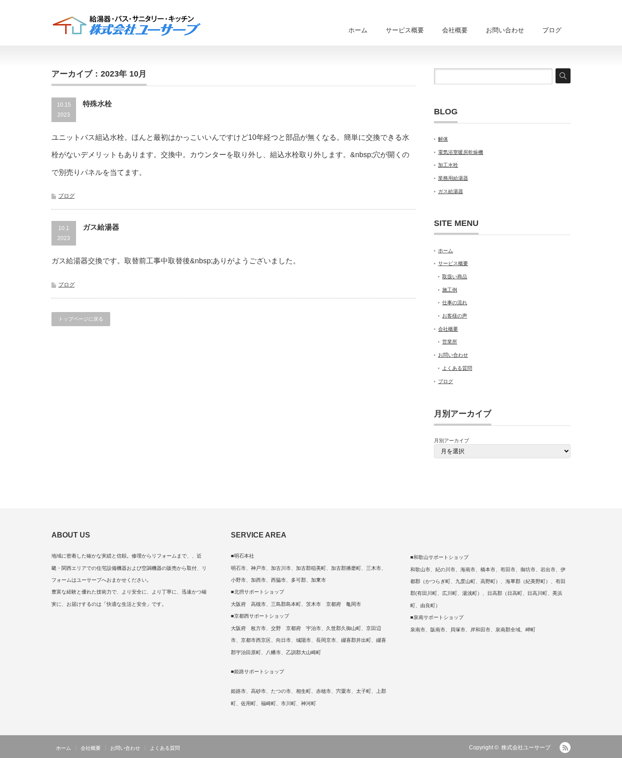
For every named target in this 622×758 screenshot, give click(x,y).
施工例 (449, 289)
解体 (443, 139)
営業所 (449, 341)
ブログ (551, 30)
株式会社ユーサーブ (526, 747)
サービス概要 (405, 30)
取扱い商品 (454, 276)
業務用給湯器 (453, 178)
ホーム (357, 30)
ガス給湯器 (101, 227)
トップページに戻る (80, 319)
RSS (565, 747)
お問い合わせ (505, 30)
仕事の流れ (454, 302)
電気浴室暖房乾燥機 (460, 152)
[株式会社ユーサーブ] (126, 25)
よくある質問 (457, 368)
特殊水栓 (97, 104)
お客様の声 (454, 315)
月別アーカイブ (451, 440)
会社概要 (455, 30)
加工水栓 (448, 165)
